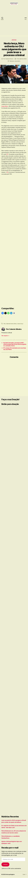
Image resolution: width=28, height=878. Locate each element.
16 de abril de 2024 (21, 58)
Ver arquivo (5, 335)
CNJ (4, 323)
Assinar (5, 864)
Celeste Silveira (9, 58)
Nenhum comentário (15, 61)
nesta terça (20, 323)
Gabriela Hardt (10, 323)
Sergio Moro (4, 106)
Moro (15, 323)
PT (7, 154)
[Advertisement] (14, 22)
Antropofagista (10, 874)
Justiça (14, 39)
